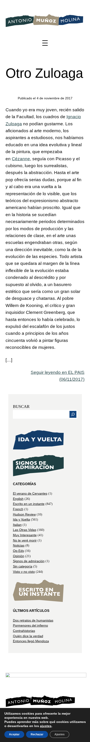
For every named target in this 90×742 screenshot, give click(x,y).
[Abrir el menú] (45, 43)
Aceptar (14, 734)
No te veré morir (25, 540)
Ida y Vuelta (21, 519)
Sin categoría (22, 566)
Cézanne (21, 158)
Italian (17, 525)
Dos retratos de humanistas (33, 620)
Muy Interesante (25, 535)
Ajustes (59, 734)
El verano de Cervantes (30, 493)
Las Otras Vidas (24, 530)
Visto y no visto (24, 571)
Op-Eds (18, 551)
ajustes (45, 726)
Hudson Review (24, 514)
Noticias (18, 545)
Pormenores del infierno (30, 625)
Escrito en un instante (29, 504)
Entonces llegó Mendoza (31, 641)
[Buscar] (72, 414)
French (18, 509)
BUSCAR (21, 406)
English (18, 499)
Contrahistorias (24, 631)
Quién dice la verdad (28, 636)
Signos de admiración (29, 561)
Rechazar (37, 734)
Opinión (18, 556)
